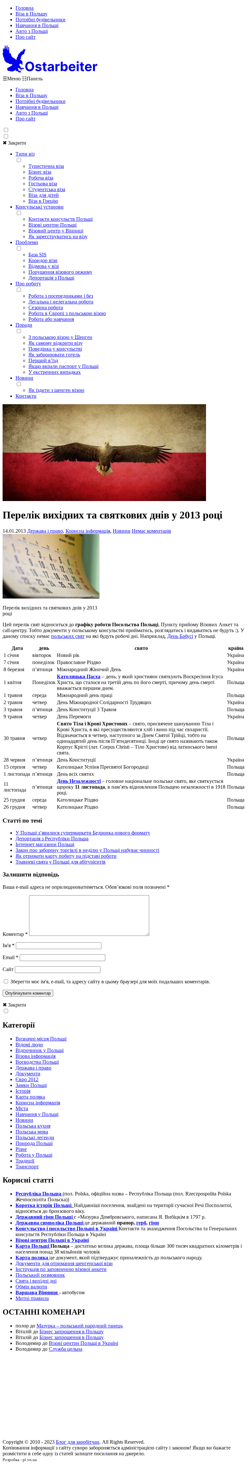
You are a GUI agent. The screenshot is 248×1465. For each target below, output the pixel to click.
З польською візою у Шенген (60, 337)
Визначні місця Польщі (41, 1038)
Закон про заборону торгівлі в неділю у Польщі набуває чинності (87, 850)
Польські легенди (35, 1137)
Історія (23, 1091)
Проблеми (27, 242)
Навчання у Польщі (37, 1114)
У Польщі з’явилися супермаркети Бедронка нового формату (83, 832)
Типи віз (25, 154)
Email (10, 957)
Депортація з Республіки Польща (52, 838)
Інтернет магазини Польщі (45, 844)
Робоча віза (40, 177)
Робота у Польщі (34, 1155)
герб (141, 1222)
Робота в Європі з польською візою (67, 313)
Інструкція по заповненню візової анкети (61, 1269)
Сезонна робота (45, 307)
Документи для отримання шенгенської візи (64, 1263)
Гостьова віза (42, 183)
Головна (25, 8)
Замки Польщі (31, 1085)
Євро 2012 (27, 1079)
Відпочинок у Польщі (40, 1050)
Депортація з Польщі (51, 278)
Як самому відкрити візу (55, 343)
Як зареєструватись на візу (58, 236)
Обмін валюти (31, 1286)
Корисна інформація (88, 531)
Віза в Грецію (43, 201)
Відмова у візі (43, 266)
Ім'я (9, 945)
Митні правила (32, 1298)
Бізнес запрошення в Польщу (71, 1331)
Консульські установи (40, 207)
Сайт (8, 969)
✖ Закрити (14, 143)
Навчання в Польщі (37, 25)
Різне (21, 1149)
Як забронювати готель (54, 354)
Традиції (25, 1160)
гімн (154, 1222)
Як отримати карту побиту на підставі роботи (66, 856)
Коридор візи (42, 260)
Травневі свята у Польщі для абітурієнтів (61, 862)
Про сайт (26, 37)
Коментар (15, 934)
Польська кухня (33, 1126)
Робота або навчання (51, 319)
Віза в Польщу (31, 13)
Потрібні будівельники (41, 19)
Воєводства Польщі (37, 1062)
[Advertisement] (124, 1397)
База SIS (37, 254)
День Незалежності (79, 781)
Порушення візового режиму (60, 272)
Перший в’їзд (43, 360)
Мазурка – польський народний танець (79, 1325)
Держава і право (45, 531)
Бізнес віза (39, 172)
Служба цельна (65, 1349)
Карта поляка (30, 1097)
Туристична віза (46, 166)
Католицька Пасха (78, 676)
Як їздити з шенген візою (56, 390)
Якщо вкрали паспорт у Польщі (63, 366)
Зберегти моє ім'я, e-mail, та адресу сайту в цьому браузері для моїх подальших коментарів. (110, 981)
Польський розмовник (40, 1275)
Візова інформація (36, 1056)
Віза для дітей (43, 195)
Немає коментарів (151, 531)
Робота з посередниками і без (60, 296)
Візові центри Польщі (52, 225)
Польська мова (32, 1131)
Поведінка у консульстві (55, 349)
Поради (24, 325)
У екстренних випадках (54, 372)
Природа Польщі (34, 1143)
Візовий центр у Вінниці (55, 230)
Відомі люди (29, 1044)
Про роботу (28, 283)
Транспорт (27, 1166)
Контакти (26, 396)
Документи (28, 1073)
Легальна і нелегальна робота (60, 301)
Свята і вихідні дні (36, 1281)
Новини (24, 378)
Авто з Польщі (32, 31)
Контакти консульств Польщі (60, 219)
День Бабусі (180, 636)
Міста (22, 1108)
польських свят (68, 636)
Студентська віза (46, 189)
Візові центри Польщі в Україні (83, 1343)
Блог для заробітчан (77, 1442)
